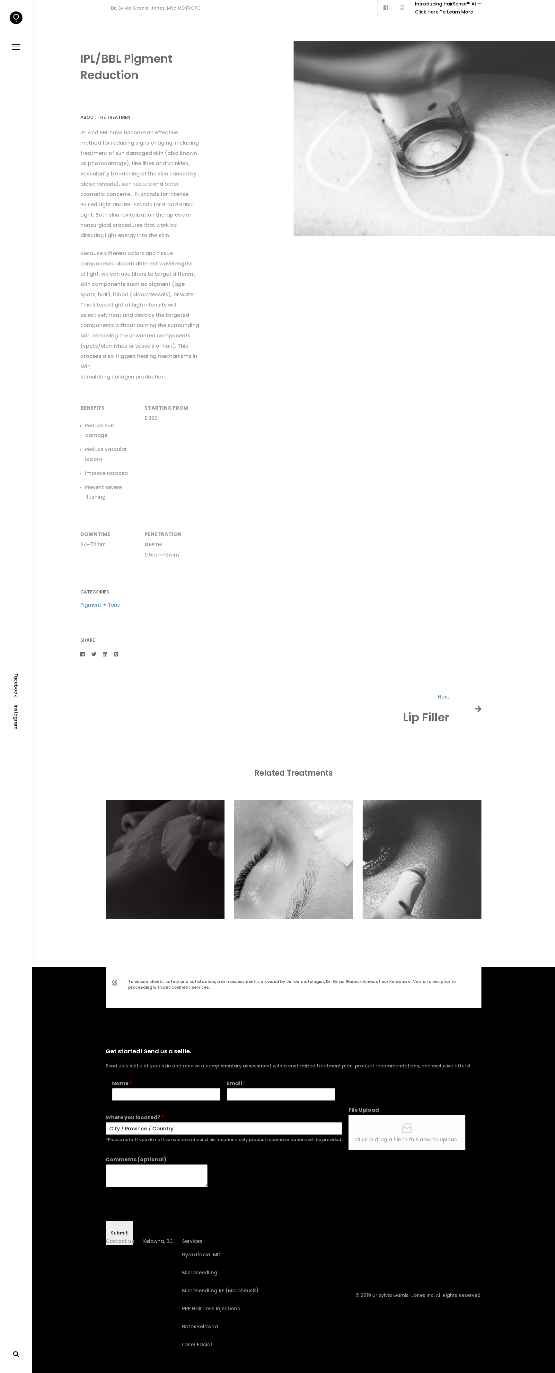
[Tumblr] (116, 654)
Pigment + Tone (100, 605)
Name (122, 1083)
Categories (94, 592)
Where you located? (135, 1117)
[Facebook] (82, 654)
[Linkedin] (105, 654)
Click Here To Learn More (444, 12)
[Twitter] (94, 654)
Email (236, 1083)
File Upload (363, 1110)
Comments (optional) (136, 1159)
